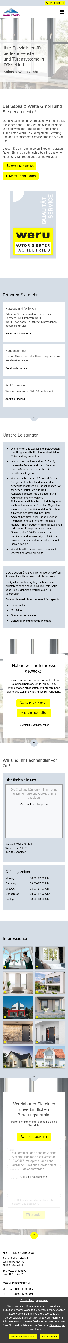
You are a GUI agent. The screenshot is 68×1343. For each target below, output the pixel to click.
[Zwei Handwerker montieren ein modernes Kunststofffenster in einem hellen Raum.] (18, 958)
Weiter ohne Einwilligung (23, 1336)
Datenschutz (27, 1300)
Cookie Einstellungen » (34, 804)
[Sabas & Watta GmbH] (23, 12)
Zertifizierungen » (15, 398)
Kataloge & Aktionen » (18, 333)
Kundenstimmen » (16, 368)
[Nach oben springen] (34, 417)
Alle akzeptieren (49, 1336)
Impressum (42, 1300)
